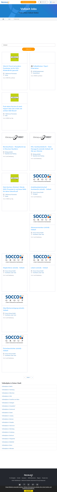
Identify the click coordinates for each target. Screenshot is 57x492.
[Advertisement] (28, 33)
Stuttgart (35, 194)
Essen (6, 196)
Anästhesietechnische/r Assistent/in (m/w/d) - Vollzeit (41, 188)
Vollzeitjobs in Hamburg (8, 389)
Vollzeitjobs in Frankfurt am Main (10, 399)
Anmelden (43, 2)
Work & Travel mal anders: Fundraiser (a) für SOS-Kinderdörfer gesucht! (12, 68)
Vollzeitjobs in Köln (7, 396)
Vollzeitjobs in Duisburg (8, 432)
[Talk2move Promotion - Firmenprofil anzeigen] (14, 57)
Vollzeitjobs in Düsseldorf (8, 406)
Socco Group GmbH (38, 192)
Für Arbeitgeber (12, 478)
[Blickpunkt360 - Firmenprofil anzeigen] (14, 138)
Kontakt (18, 478)
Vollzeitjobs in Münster (8, 448)
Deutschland (36, 73)
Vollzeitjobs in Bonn (7, 445)
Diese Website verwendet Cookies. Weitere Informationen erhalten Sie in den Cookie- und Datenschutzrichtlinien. (28, 487)
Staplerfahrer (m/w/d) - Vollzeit (13, 268)
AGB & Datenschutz (32, 478)
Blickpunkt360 (9, 152)
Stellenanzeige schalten (28, 2)
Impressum (24, 478)
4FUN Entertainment (38, 71)
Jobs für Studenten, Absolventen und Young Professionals (3, 19)
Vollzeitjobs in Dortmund (8, 409)
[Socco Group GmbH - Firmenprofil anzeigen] (42, 178)
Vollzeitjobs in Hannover (8, 425)
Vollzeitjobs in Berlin (7, 386)
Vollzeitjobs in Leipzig (7, 415)
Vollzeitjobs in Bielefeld (8, 442)
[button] (53, 2)
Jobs (9, 19)
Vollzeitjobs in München (8, 393)
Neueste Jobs (45, 478)
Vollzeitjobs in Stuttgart (8, 402)
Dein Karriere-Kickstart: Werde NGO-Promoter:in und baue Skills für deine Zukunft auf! (14, 189)
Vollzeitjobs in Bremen (8, 419)
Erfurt (6, 75)
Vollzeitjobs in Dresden (8, 422)
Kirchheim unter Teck (38, 234)
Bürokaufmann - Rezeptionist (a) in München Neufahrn (14, 148)
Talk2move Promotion (11, 73)
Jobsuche (28, 49)
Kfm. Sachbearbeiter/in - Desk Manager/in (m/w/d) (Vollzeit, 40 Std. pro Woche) (42, 149)
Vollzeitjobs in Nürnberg (8, 429)
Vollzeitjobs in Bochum (8, 435)
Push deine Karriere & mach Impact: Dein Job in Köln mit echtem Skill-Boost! (12, 108)
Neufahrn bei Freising (10, 153)
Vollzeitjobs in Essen (7, 412)
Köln (6, 115)
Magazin (39, 478)
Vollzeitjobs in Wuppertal (8, 438)
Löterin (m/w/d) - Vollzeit (39, 268)
